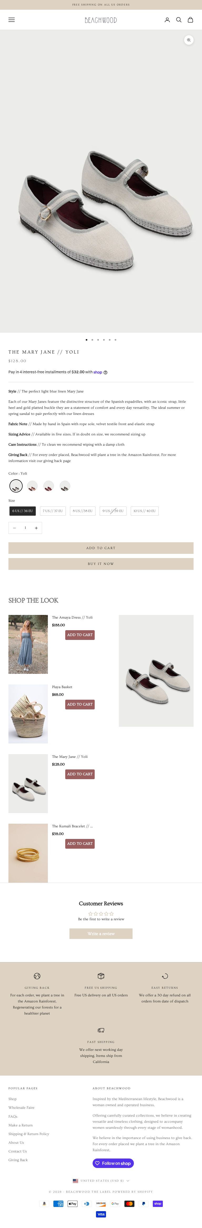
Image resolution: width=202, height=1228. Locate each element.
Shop (12, 1099)
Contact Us (17, 1151)
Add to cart (101, 548)
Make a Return (20, 1125)
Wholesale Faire (21, 1108)
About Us (16, 1143)
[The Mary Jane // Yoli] (28, 783)
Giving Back (18, 1160)
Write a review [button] (101, 933)
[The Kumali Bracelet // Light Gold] (28, 853)
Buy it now (101, 564)
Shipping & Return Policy (28, 1134)
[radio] (15, 486)
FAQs (12, 1117)
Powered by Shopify (133, 1192)
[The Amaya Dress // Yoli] (28, 644)
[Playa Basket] (28, 713)
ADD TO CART (80, 635)
